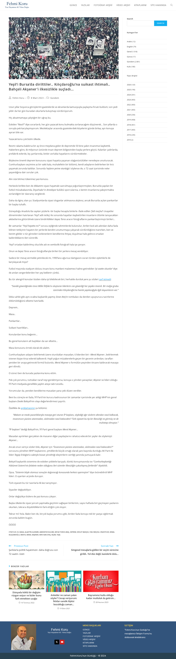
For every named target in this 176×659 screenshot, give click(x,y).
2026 (129, 84)
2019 (129, 119)
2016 (129, 135)
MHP (41, 535)
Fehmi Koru (18, 98)
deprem (73, 532)
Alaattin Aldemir (32, 532)
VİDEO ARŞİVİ (89, 639)
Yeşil (59, 535)
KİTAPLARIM (88, 643)
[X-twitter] (56, 642)
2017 (129, 129)
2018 (129, 125)
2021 (129, 110)
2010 (129, 140)
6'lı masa (20, 532)
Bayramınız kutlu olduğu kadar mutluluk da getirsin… (101, 597)
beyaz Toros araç (62, 532)
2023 (129, 99)
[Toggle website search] (171, 5)
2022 (129, 104)
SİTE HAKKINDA (90, 646)
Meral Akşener (32, 535)
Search (130, 19)
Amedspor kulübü (46, 532)
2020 (129, 114)
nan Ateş (47, 535)
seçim (53, 535)
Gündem (54, 98)
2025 (129, 89)
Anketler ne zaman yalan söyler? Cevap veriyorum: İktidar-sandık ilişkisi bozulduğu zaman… (63, 600)
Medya (23, 535)
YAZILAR (87, 633)
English (130, 46)
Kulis (129, 66)
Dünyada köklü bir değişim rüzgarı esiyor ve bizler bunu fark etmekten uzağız (26, 595)
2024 (129, 94)
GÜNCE (86, 630)
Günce (129, 56)
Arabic (129, 41)
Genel (129, 51)
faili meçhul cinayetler (99, 532)
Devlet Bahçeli (83, 532)
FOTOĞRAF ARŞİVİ (91, 636)
